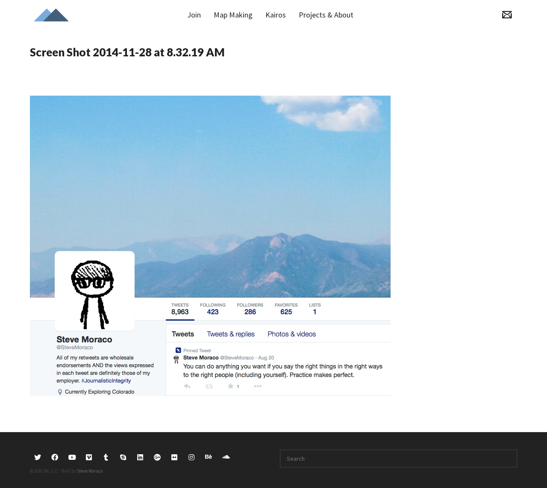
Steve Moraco (90, 471)
